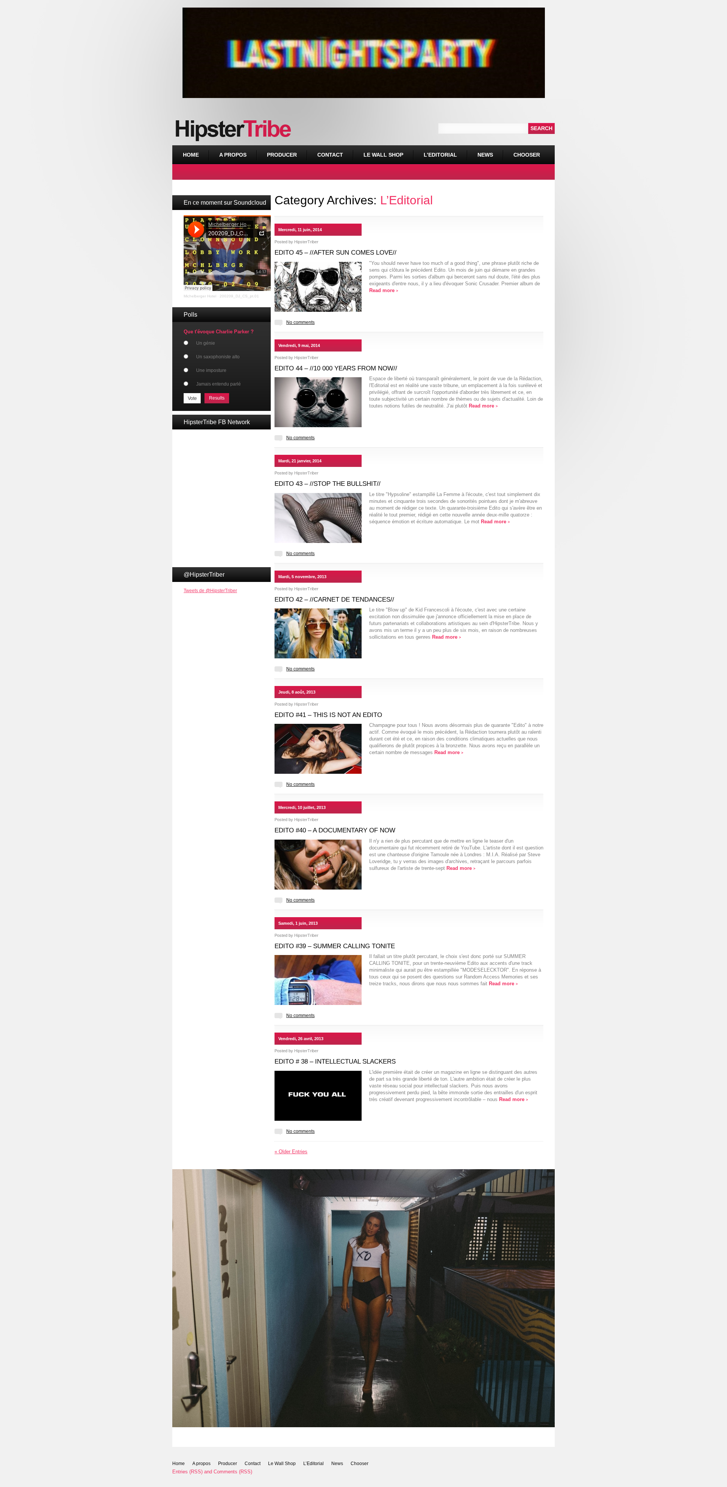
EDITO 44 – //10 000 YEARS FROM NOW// (336, 368)
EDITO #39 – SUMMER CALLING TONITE (335, 946)
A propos (232, 155)
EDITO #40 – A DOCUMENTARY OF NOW (335, 830)
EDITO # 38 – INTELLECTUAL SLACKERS (335, 1061)
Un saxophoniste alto (218, 356)
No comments (300, 322)
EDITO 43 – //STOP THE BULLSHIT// (328, 483)
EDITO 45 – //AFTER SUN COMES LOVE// (335, 252)
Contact (330, 155)
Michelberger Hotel (200, 296)
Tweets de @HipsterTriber (210, 590)
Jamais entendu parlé (218, 384)
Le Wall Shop (383, 155)
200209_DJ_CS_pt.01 (239, 296)
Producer (282, 155)
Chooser (521, 151)
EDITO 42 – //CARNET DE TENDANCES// (334, 599)
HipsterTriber (306, 242)
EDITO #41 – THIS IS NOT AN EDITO (328, 715)
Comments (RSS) (233, 1472)
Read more (383, 290)
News (485, 155)
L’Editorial (440, 155)
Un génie (205, 343)
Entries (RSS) (187, 1472)
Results (217, 398)
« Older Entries (291, 1151)
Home (191, 155)
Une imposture (211, 370)
